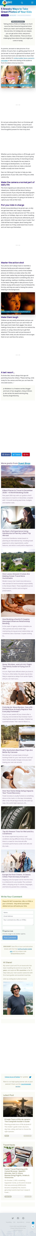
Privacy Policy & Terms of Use (18, 1228)
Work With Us (20, 1222)
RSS (14, 1222)
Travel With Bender (21, 1226)
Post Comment (10, 937)
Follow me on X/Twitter (12, 1077)
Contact (28, 1222)
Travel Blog (9, 1222)
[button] (21, 2)
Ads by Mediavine (18, 1230)
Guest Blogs (5, 15)
